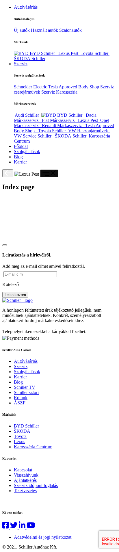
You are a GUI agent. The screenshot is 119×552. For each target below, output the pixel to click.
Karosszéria (66, 92)
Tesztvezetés (25, 490)
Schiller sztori (26, 392)
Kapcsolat (23, 469)
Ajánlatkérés (25, 480)
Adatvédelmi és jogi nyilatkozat (42, 537)
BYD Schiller (26, 425)
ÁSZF (19, 402)
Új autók (22, 30)
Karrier (20, 161)
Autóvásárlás (26, 7)
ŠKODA (22, 431)
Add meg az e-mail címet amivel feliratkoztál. (43, 266)
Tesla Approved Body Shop (73, 86)
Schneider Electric (30, 86)
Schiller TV (24, 387)
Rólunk (20, 397)
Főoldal (21, 146)
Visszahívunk (26, 475)
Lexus (19, 441)
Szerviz (20, 63)
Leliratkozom (15, 295)
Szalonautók (70, 30)
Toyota (20, 436)
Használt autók (44, 30)
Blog (18, 156)
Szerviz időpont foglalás (36, 485)
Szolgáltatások (27, 151)
